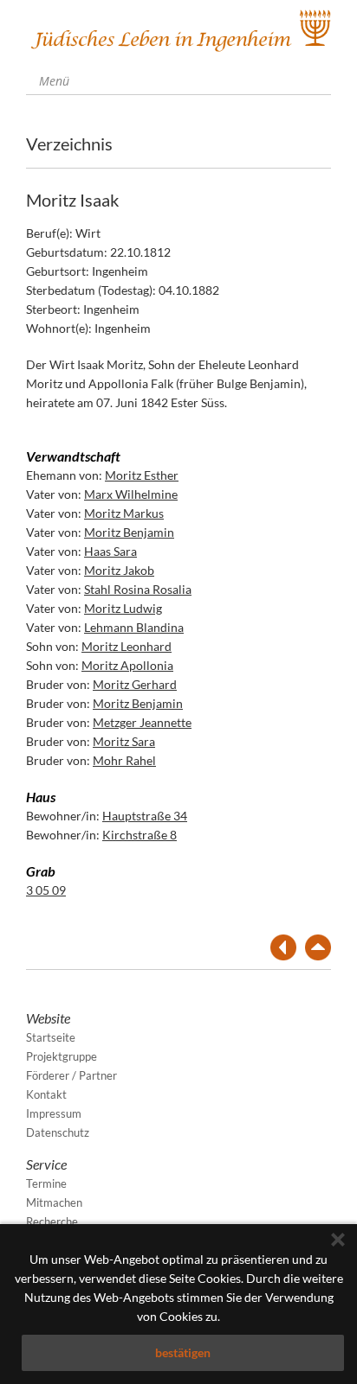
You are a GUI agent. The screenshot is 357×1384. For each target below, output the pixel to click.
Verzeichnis (69, 143)
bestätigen (183, 1352)
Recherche (52, 1221)
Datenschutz (57, 1132)
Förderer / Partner (71, 1075)
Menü (52, 81)
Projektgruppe (61, 1056)
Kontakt (46, 1094)
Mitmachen (54, 1202)
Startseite (50, 1037)
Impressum (53, 1113)
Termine (46, 1183)
